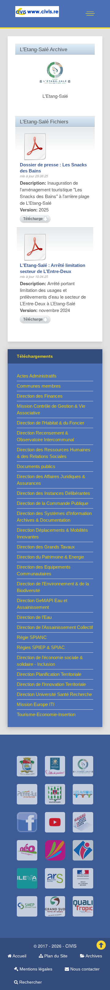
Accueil (19, 955)
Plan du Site (55, 955)
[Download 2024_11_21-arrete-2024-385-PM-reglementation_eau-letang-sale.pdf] (35, 247)
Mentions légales (35, 969)
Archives (93, 955)
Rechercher (30, 982)
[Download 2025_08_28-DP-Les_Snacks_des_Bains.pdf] (35, 146)
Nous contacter (84, 969)
